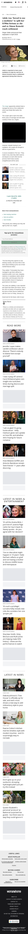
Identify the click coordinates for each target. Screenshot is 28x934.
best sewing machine (10, 214)
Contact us (14, 901)
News (18, 39)
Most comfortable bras (20, 874)
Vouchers (14, 865)
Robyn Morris (7, 37)
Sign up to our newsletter (20, 881)
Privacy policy (14, 906)
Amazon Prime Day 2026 (16, 7)
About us (14, 896)
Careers (14, 911)
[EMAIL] (4, 304)
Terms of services (19, 246)
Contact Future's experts (14, 899)
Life (3, 14)
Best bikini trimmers (7, 872)
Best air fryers (21, 872)
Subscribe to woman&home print (8, 882)
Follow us (15, 66)
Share (6, 66)
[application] (14, 131)
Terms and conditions (14, 904)
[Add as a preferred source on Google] (14, 921)
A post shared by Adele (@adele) (14, 197)
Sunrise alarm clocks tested (21, 858)
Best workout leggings (7, 874)
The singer (5, 106)
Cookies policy (14, 908)
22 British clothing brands (20, 861)
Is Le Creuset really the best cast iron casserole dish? (7, 862)
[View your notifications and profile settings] (15, 2)
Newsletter (23, 66)
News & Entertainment (11, 14)
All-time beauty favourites (7, 858)
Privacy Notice (20, 248)
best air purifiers (8, 217)
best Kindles (7, 220)
